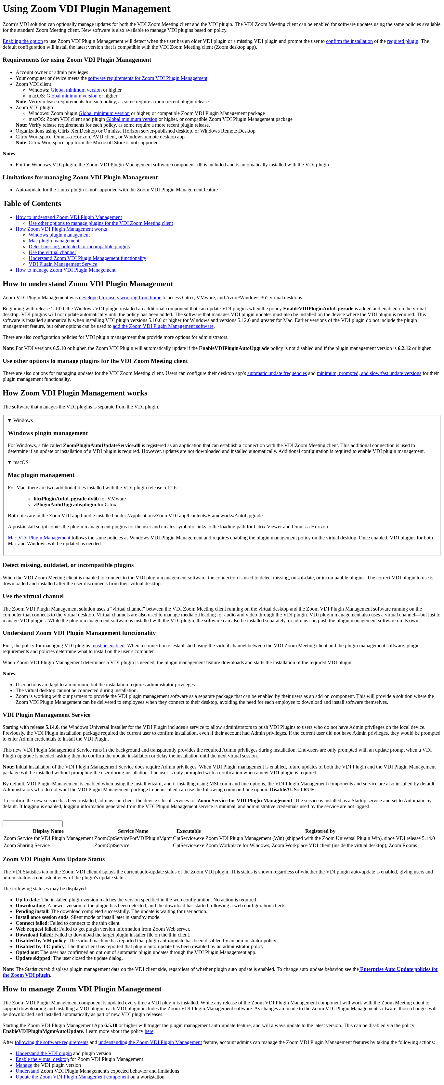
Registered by (320, 831)
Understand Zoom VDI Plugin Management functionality (87, 258)
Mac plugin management (54, 240)
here (149, 1031)
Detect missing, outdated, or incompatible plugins (79, 246)
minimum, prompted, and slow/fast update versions (369, 373)
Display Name (48, 831)
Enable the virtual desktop (42, 1059)
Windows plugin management (59, 235)
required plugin (402, 41)
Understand (27, 1071)
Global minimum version (76, 90)
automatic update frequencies (277, 373)
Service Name (133, 831)
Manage (24, 1065)
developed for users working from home (120, 297)
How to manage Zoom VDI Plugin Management (65, 270)
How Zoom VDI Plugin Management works (61, 229)
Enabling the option (23, 41)
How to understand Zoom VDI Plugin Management (69, 217)
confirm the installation (349, 41)
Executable (188, 831)
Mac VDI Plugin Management (39, 537)
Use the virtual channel (52, 252)
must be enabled (107, 645)
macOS (21, 462)
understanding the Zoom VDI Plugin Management (150, 1042)
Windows (23, 420)
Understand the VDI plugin (44, 1053)
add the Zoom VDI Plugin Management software (163, 326)
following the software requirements (51, 1042)
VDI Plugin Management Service (63, 264)
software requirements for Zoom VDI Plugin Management (147, 78)
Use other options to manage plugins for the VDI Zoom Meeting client (101, 223)
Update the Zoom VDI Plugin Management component (72, 1076)
